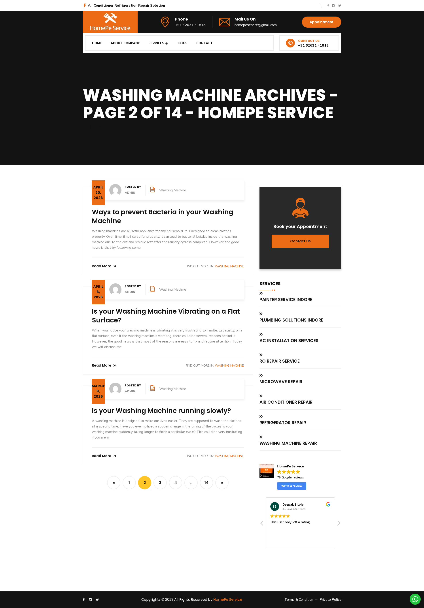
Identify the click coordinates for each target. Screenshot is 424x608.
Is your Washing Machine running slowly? (161, 410)
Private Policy (330, 599)
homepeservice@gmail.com (256, 25)
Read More (101, 266)
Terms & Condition (298, 599)
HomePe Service (227, 599)
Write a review (291, 486)
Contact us (300, 241)
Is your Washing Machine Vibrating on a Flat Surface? (166, 316)
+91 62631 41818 (190, 25)
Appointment (321, 21)
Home (97, 43)
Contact (204, 43)
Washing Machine (124, 127)
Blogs (181, 43)
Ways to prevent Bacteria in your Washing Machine (162, 216)
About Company (125, 43)
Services (156, 43)
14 (206, 482)
